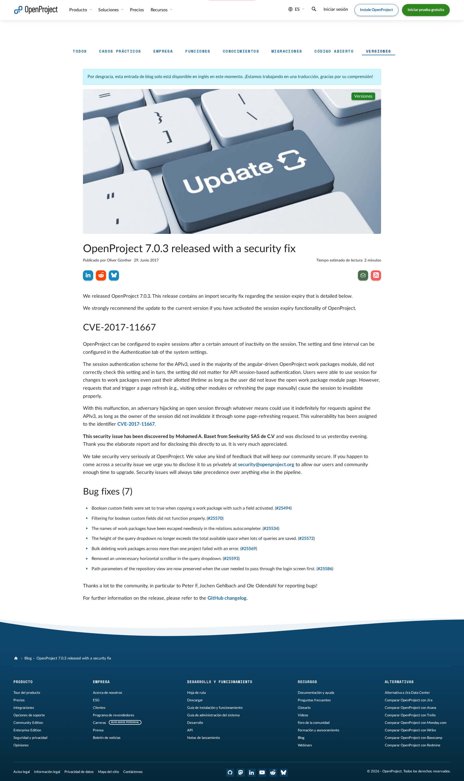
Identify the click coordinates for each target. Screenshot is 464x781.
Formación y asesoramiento (318, 730)
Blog (28, 658)
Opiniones (21, 745)
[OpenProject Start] (35, 10)
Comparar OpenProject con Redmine (412, 745)
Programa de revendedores (113, 715)
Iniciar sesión (336, 9)
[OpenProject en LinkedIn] (252, 773)
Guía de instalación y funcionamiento (214, 707)
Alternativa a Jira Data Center (407, 692)
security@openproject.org (266, 464)
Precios (19, 700)
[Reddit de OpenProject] (273, 773)
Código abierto (334, 51)
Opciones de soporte (29, 715)
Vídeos (303, 715)
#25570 (215, 518)
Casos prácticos (120, 51)
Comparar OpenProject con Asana (410, 707)
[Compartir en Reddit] (101, 275)
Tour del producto (26, 692)
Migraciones (286, 51)
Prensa (98, 730)
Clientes (99, 707)
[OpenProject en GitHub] (230, 773)
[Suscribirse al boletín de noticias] (363, 275)
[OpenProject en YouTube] (262, 773)
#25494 (283, 508)
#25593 (231, 559)
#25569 (248, 549)
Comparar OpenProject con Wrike (410, 730)
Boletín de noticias (107, 737)
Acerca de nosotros (107, 692)
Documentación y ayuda (316, 692)
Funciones (198, 51)
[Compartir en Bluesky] (114, 275)
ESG (96, 700)
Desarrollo (195, 722)
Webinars (305, 745)
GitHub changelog (227, 598)
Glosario (304, 707)
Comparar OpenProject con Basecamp (413, 737)
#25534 (271, 528)
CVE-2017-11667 (136, 424)
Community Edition (28, 722)
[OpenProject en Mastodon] (241, 773)
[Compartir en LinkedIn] (88, 275)
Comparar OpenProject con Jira (408, 700)
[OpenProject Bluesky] (284, 773)
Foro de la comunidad (313, 722)
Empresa (163, 51)
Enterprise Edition (27, 730)
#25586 (325, 569)
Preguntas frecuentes (314, 700)
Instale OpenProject (376, 10)
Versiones (378, 51)
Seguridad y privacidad (30, 737)
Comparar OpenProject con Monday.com (416, 722)
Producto (78, 10)
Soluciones (109, 10)
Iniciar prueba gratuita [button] (426, 10)
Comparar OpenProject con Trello (410, 715)
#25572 (306, 538)
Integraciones (23, 707)
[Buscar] (314, 9)
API (190, 730)
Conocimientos (241, 51)
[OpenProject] (16, 658)
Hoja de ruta (196, 692)
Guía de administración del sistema (213, 715)
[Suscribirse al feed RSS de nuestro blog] (376, 275)
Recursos (160, 10)
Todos (80, 51)
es (297, 9)
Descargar (195, 700)
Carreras (99, 722)
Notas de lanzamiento (203, 737)
